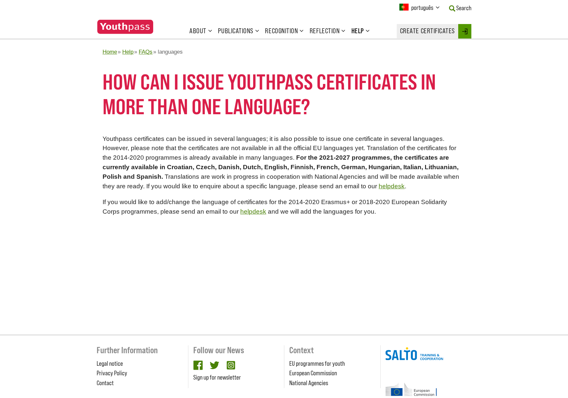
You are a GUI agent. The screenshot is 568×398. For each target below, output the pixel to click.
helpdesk (392, 186)
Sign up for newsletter (217, 377)
